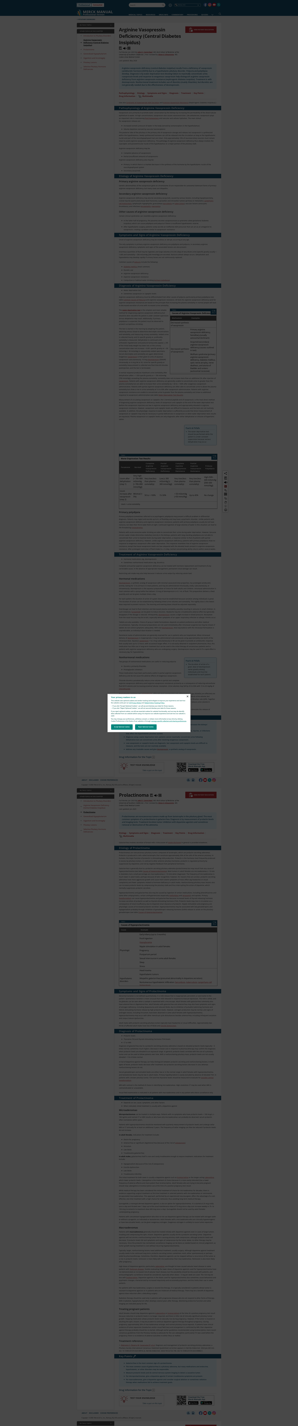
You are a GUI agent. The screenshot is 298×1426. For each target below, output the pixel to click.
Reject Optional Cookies (146, 727)
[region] (149, 713)
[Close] (187, 696)
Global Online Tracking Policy (154, 703)
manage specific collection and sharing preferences (168, 721)
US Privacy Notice (135, 703)
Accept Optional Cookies (122, 727)
